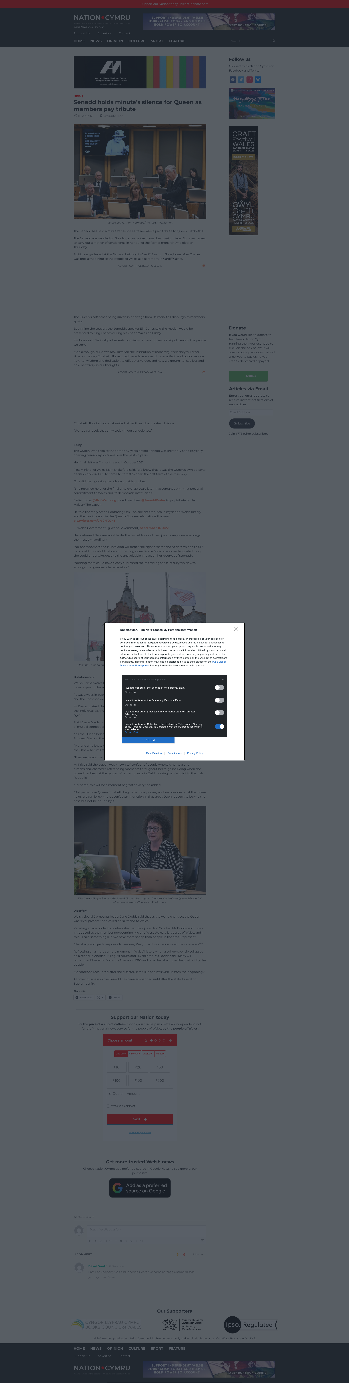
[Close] (237, 630)
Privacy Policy (195, 753)
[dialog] (174, 691)
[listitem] (174, 679)
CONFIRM (148, 740)
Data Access (174, 753)
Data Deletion (154, 753)
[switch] (219, 687)
